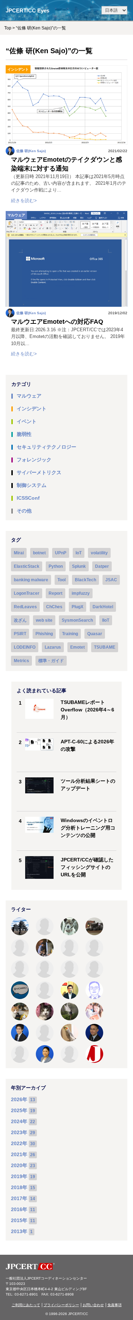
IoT (79, 552)
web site (44, 620)
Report (55, 593)
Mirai (19, 552)
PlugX (77, 606)
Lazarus (53, 647)
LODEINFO (24, 647)
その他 (24, 511)
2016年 (19, 1209)
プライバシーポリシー (61, 1305)
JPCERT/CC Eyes (27, 10)
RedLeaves (25, 606)
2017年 (19, 1198)
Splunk (79, 566)
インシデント (18, 69)
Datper (102, 566)
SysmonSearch (77, 620)
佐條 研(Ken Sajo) (31, 151)
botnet (39, 552)
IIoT (105, 620)
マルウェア (16, 215)
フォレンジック (34, 459)
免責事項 (114, 1305)
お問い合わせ (93, 1305)
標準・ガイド (51, 660)
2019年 (19, 1176)
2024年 (19, 1121)
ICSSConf (28, 498)
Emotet (77, 647)
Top (7, 28)
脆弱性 (24, 434)
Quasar (94, 633)
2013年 (19, 1231)
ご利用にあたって (26, 1305)
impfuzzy (81, 593)
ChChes (54, 606)
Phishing (44, 633)
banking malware (31, 579)
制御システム (31, 485)
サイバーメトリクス (39, 472)
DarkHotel (103, 606)
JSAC (111, 579)
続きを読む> (24, 200)
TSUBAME (104, 647)
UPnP (60, 552)
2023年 (19, 1132)
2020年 (19, 1165)
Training (70, 633)
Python (56, 566)
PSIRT (20, 633)
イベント (27, 421)
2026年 (19, 1099)
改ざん (20, 620)
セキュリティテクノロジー (46, 447)
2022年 (19, 1143)
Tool (61, 579)
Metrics (21, 660)
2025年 (19, 1110)
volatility (99, 552)
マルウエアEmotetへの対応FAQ (57, 321)
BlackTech (85, 579)
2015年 (19, 1220)
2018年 (19, 1187)
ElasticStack (26, 566)
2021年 (19, 1154)
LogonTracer (26, 593)
